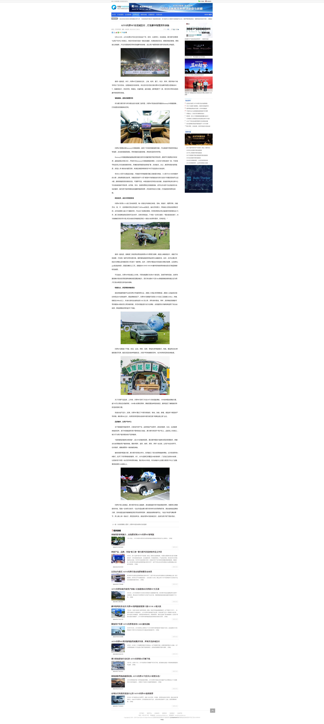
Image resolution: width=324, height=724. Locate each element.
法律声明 (179, 713)
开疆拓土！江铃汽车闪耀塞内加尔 (195, 113)
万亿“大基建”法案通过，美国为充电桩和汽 (197, 106)
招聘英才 (164, 713)
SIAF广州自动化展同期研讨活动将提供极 (197, 121)
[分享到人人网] (124, 32)
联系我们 (172, 713)
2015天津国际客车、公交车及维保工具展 (197, 163)
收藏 (176, 29)
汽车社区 (159, 14)
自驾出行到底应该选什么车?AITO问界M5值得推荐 (132, 693)
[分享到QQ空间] (120, 32)
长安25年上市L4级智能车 (202, 19)
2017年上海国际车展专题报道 (194, 152)
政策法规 (144, 14)
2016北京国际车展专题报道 (193, 158)
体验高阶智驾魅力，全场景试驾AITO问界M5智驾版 (132, 534)
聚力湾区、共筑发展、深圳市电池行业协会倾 (198, 126)
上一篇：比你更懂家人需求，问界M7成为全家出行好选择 (129, 524)
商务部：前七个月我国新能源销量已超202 (197, 116)
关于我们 (141, 713)
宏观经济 (151, 14)
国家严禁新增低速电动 (159, 19)
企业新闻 (128, 14)
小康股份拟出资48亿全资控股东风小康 (187, 19)
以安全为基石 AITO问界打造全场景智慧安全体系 (131, 572)
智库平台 (149, 713)
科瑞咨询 (157, 713)
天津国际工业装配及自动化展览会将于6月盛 (198, 118)
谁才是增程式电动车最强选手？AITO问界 (197, 123)
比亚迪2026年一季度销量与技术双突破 (195, 57)
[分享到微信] (118, 32)
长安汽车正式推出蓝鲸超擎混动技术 (194, 75)
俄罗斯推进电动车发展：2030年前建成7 (196, 108)
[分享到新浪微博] (116, 32)
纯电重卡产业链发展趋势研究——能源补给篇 (196, 39)
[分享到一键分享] (114, 32)
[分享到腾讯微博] (122, 32)
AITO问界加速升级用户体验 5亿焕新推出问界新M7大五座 (135, 589)
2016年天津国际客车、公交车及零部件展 (197, 160)
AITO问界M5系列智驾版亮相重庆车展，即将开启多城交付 (135, 641)
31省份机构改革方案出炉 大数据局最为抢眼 (121, 19)
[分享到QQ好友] (126, 32)
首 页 (114, 14)
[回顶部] (212, 711)
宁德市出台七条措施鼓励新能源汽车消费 (197, 111)
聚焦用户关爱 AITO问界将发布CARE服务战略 (130, 624)
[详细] (170, 538)
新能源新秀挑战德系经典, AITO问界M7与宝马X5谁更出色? (135, 676)
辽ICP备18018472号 (174, 717)
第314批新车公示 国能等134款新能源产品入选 (143, 19)
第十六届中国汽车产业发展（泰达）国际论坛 (198, 147)
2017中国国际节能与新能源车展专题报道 (197, 155)
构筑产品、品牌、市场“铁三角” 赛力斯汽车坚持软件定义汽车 (136, 552)
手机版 (162, 719)
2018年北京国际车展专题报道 (194, 150)
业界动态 (136, 14)
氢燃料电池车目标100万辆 (171, 19)
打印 (172, 29)
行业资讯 (120, 14)
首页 (112, 1)
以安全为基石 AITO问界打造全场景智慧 (196, 103)
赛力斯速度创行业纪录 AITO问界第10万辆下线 (130, 659)
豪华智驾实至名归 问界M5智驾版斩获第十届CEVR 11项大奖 (136, 606)
